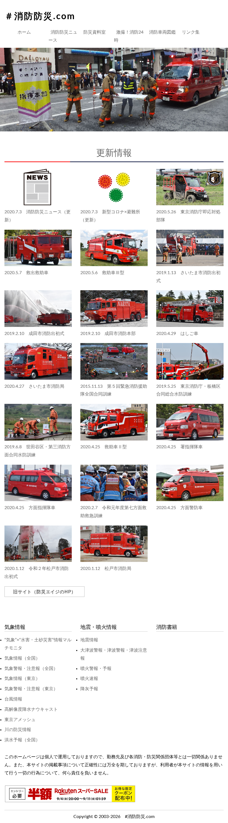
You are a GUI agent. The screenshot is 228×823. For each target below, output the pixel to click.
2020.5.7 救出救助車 (26, 273)
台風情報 (13, 699)
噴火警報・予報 (95, 668)
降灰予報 (89, 689)
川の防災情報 (17, 729)
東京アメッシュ (20, 719)
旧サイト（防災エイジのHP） (44, 591)
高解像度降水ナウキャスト (31, 709)
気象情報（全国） (22, 658)
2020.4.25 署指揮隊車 (179, 447)
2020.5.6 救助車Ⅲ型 (102, 273)
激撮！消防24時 (128, 36)
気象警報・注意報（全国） (31, 668)
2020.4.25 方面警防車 (179, 508)
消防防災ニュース (62, 36)
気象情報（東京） (22, 678)
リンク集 (191, 32)
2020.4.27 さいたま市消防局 (34, 386)
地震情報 (89, 640)
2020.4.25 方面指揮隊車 (29, 508)
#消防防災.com (140, 816)
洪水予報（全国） (22, 740)
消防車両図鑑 (162, 32)
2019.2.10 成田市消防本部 (108, 333)
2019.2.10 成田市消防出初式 (34, 333)
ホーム (24, 32)
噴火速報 (89, 678)
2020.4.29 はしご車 (177, 333)
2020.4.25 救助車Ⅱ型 (103, 447)
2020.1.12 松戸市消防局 (105, 568)
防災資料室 (94, 32)
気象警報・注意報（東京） (31, 689)
